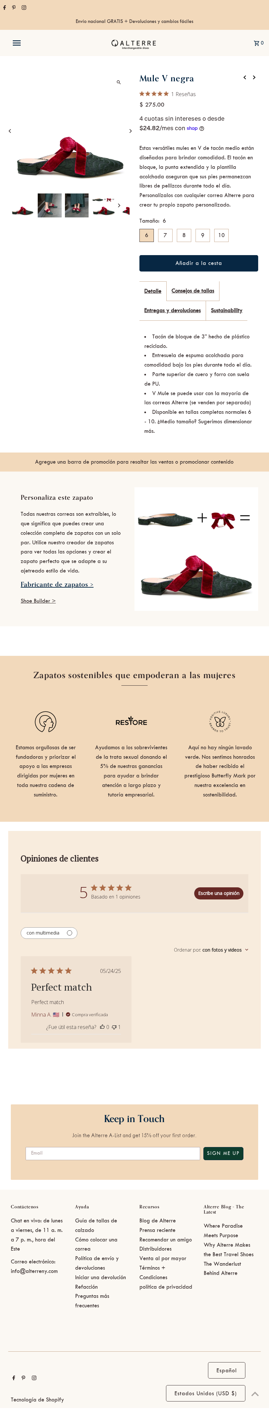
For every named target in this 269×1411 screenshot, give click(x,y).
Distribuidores (155, 1249)
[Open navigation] (30, 43)
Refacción (86, 1287)
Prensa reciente (157, 1230)
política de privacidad (165, 1287)
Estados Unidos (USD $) (206, 1394)
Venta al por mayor (162, 1258)
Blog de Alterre (157, 1221)
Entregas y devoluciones (172, 310)
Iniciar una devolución (100, 1277)
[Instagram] (23, 8)
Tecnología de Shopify (37, 1400)
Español (227, 1371)
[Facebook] (4, 8)
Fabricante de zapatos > (57, 584)
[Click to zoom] (119, 82)
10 (221, 235)
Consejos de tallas (193, 291)
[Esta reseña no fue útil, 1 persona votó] (114, 1027)
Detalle (152, 291)
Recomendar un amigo (165, 1240)
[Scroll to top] (255, 1393)
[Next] (130, 131)
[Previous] (10, 131)
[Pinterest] (13, 8)
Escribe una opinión (218, 893)
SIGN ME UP (223, 1153)
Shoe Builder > (38, 601)
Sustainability (226, 310)
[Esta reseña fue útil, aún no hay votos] (102, 1027)
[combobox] (211, 950)
